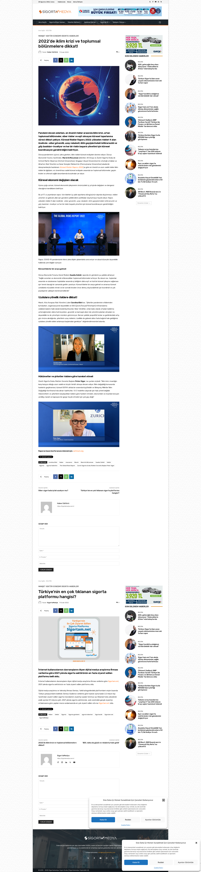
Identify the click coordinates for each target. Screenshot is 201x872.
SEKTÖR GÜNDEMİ (53, 36)
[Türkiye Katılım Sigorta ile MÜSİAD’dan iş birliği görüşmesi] (130, 136)
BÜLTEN (49, 30)
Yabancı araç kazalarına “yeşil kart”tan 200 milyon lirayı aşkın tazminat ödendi (150, 151)
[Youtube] (155, 1)
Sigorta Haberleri (70, 36)
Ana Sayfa (41, 30)
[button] (196, 843)
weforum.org (78, 451)
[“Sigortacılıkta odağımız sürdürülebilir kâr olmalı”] (130, 93)
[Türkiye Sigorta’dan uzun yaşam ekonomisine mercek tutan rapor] (130, 79)
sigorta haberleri (51, 465)
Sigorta (41, 465)
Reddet (161, 862)
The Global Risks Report (67, 465)
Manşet (41, 36)
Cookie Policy (158, 868)
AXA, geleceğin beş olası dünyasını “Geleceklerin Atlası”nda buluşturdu (148, 66)
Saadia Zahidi (100, 462)
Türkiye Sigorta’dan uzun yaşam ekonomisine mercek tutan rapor (150, 81)
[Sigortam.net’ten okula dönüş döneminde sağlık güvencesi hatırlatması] (130, 108)
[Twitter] (150, 1)
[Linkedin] (71, 60)
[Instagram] (158, 1)
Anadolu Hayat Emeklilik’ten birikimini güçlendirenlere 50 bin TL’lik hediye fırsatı (150, 180)
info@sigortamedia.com (106, 852)
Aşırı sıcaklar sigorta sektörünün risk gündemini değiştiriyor (149, 165)
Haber (61, 462)
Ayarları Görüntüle (185, 862)
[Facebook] (152, 1)
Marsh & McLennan (87, 462)
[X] (61, 60)
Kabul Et (136, 862)
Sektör (109, 462)
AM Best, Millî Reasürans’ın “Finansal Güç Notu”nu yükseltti (149, 194)
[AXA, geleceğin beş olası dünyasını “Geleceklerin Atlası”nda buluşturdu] (130, 65)
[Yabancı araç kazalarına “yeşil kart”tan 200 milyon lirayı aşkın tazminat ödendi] (130, 150)
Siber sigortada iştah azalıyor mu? (53, 490)
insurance (69, 462)
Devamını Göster (143, 203)
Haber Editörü (52, 52)
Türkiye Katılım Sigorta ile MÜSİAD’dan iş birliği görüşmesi (149, 137)
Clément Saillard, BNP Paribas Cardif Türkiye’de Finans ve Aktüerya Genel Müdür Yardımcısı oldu (149, 123)
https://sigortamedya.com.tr (65, 506)
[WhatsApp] (66, 60)
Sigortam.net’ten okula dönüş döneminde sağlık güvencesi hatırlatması (148, 109)
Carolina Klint (53, 462)
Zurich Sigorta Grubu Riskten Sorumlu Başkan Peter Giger (95, 465)
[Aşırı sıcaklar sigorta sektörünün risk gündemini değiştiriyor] (130, 164)
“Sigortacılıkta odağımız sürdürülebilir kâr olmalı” (148, 95)
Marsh (76, 462)
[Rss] (161, 1)
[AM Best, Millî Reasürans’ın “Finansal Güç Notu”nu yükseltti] (130, 192)
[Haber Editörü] (40, 52)
